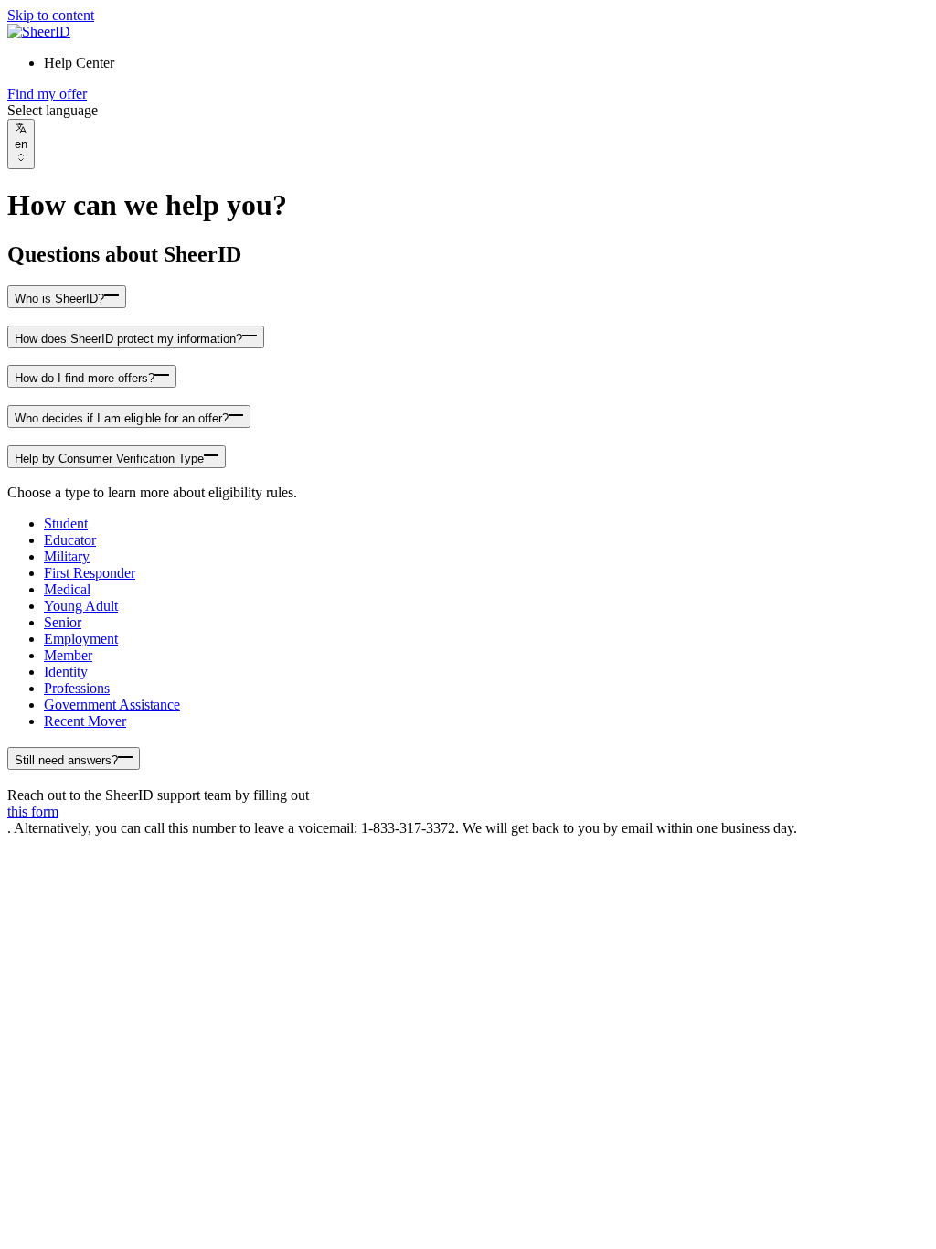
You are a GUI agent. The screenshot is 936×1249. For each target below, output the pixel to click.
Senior (62, 622)
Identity (66, 671)
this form (32, 811)
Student (66, 523)
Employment (81, 638)
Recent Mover (85, 721)
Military (67, 556)
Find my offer (47, 93)
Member (68, 655)
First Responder (89, 573)
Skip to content (50, 15)
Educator (70, 540)
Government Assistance (112, 704)
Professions (77, 688)
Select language (52, 110)
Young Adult (81, 606)
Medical (67, 589)
